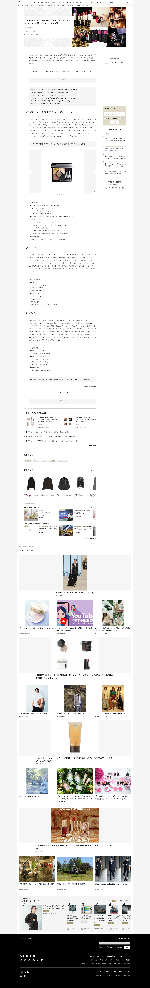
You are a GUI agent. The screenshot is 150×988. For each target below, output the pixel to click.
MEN (107, 118)
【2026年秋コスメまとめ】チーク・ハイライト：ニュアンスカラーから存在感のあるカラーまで (48, 419)
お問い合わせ (127, 963)
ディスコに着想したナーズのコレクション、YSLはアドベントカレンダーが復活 (66, 379)
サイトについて (85, 963)
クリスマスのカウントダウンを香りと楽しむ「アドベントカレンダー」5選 (67, 71)
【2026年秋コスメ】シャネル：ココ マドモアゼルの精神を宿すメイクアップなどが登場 (50, 436)
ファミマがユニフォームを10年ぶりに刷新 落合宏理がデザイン (86, 917)
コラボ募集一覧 (45, 523)
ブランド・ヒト (61, 2)
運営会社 (104, 963)
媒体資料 (98, 963)
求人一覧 (36, 507)
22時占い (69, 2)
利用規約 (109, 963)
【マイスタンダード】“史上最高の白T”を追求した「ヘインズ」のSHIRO (115, 157)
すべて (106, 62)
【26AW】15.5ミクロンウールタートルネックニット (31, 496)
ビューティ (47, 2)
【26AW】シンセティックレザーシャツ (64, 496)
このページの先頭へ (27, 938)
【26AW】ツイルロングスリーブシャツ (48, 496)
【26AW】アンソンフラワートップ (80, 496)
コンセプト (127, 971)
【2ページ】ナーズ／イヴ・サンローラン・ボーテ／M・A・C (49, 92)
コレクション (89, 2)
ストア (53, 2)
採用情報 (92, 963)
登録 (114, 122)
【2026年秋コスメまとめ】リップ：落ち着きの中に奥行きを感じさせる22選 (47, 432)
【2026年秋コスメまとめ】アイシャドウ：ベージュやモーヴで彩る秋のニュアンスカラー (86, 419)
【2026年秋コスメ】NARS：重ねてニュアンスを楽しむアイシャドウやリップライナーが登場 (52, 441)
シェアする (35, 34)
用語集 (111, 2)
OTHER (123, 118)
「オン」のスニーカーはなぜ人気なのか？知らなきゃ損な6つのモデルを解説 (115, 140)
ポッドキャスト (104, 2)
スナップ (82, 2)
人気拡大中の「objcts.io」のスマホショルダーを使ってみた (115, 149)
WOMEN (115, 118)
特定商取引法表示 (126, 975)
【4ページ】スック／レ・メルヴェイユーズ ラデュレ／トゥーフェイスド (53, 98)
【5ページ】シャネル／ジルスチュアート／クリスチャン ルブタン (51, 101)
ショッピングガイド (97, 975)
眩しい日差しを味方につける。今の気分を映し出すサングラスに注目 (115, 173)
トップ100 (75, 2)
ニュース (36, 2)
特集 (42, 2)
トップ (19, 5)
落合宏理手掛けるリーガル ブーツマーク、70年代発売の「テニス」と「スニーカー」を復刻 (100, 919)
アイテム (108, 971)
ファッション (113, 133)
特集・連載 (26, 5)
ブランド (101, 971)
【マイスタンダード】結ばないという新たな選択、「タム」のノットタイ (115, 165)
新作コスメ (41, 5)
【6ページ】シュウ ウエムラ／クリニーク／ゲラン (46, 104)
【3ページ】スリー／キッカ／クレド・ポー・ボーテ (46, 95)
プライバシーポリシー (117, 963)
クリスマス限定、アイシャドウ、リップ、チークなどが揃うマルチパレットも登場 (59, 144)
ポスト (96, 2)
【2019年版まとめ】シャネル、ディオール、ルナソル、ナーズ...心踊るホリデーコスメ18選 (67, 5)
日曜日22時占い (110, 956)
